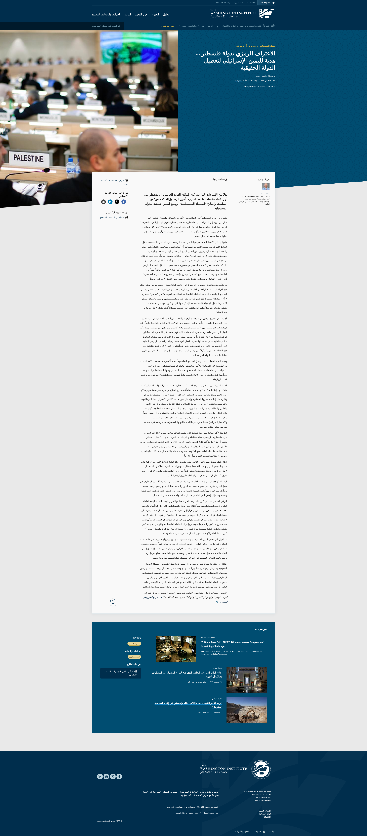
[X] (117, 201)
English (238, 80)
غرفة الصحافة (265, 814)
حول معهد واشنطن (210, 813)
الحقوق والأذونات (242, 831)
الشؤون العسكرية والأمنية (250, 26)
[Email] (103, 201)
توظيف (272, 831)
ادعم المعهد (193, 813)
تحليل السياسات (267, 46)
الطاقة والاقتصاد (229, 26)
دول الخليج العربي (189, 26)
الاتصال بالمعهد (265, 811)
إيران (210, 26)
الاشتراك (267, 817)
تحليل (166, 14)
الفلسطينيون (134, 657)
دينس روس (261, 76)
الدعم (128, 14)
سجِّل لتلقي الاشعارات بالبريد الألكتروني (121, 673)
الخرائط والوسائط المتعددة (106, 14)
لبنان (202, 26)
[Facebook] (123, 201)
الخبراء (155, 14)
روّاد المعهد (180, 813)
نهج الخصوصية (259, 831)
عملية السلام (134, 643)
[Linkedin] (110, 201)
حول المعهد (141, 14)
